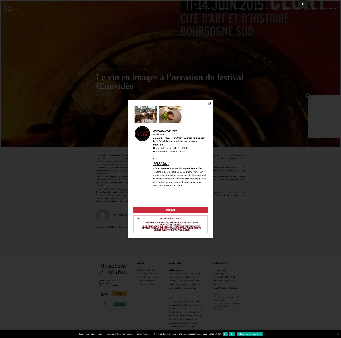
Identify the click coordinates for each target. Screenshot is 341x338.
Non (232, 334)
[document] (170, 169)
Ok (225, 334)
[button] (209, 103)
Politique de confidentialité (249, 334)
